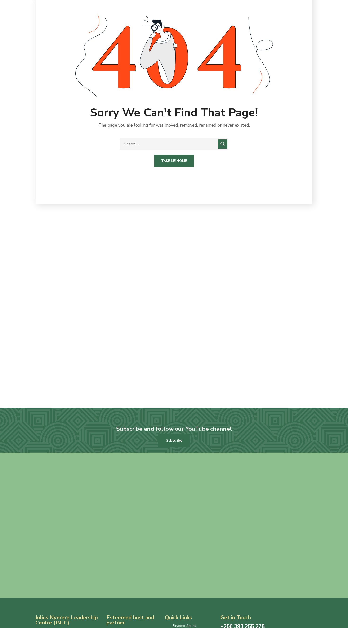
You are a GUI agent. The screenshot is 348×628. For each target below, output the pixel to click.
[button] (174, 440)
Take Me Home (174, 160)
